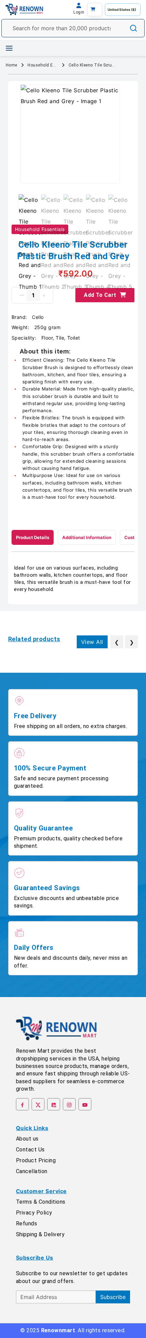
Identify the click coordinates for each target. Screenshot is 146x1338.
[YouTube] (84, 1104)
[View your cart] (94, 9)
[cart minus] (21, 295)
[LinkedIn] (53, 1104)
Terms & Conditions (41, 1202)
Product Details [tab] (32, 537)
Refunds (26, 1223)
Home (11, 65)
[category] (9, 48)
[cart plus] (44, 295)
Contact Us (30, 1149)
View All (92, 641)
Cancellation (32, 1171)
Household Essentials (44, 65)
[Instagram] (69, 1104)
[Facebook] (22, 1104)
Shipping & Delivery (40, 1234)
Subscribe (113, 1297)
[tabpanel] (73, 579)
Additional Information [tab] (86, 537)
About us (27, 1138)
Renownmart (58, 1330)
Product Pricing (36, 1160)
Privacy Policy (34, 1212)
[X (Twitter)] (38, 1104)
